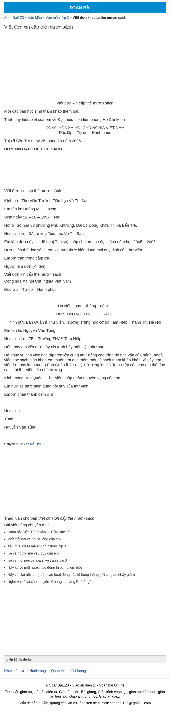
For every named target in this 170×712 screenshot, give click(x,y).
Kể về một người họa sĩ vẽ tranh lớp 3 (37, 560)
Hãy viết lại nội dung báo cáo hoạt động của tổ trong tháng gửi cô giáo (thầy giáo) (71, 574)
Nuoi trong (37, 671)
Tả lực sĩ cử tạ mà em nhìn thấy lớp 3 (37, 546)
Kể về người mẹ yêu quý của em (33, 553)
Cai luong (78, 671)
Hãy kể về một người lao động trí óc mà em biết (45, 567)
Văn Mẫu (35, 18)
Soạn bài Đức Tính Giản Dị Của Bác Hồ (39, 532)
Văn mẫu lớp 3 (57, 18)
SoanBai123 (14, 18)
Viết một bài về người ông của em (34, 539)
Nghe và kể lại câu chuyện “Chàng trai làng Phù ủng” (49, 582)
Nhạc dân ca (14, 671)
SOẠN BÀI (80, 7)
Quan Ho (58, 671)
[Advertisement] (85, 66)
